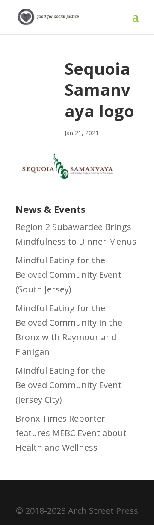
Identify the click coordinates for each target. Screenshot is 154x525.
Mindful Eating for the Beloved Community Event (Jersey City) (68, 385)
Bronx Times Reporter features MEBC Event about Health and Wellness (71, 433)
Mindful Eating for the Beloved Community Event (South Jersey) (68, 274)
